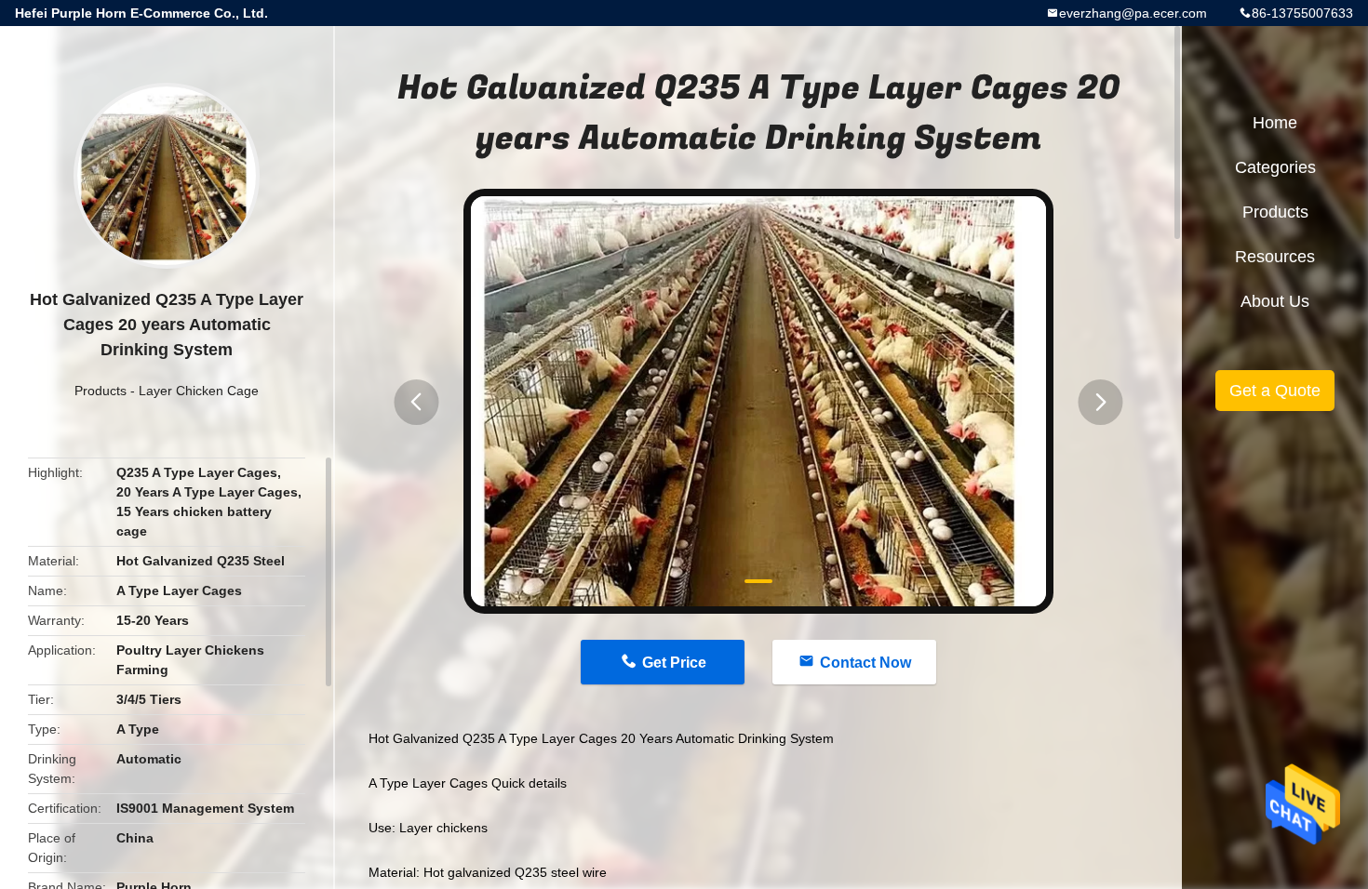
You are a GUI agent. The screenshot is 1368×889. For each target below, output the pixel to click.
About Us (1275, 301)
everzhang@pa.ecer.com (1133, 13)
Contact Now (865, 662)
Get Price (674, 662)
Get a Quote (1275, 390)
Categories (1275, 167)
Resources (1275, 256)
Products (100, 390)
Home (1275, 122)
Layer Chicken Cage (199, 390)
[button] (416, 402)
